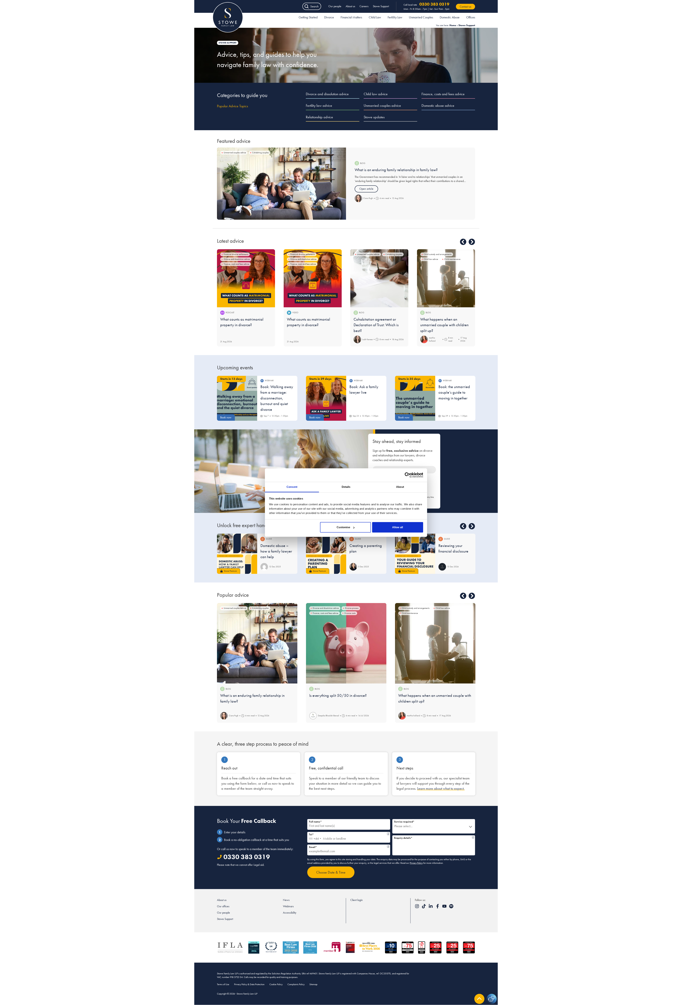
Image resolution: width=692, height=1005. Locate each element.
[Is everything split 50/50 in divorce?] (346, 643)
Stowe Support (381, 6)
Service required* (404, 821)
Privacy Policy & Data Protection (249, 984)
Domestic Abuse (450, 17)
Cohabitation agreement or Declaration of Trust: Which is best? (376, 325)
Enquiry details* (432, 837)
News (286, 900)
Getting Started (308, 17)
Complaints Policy (296, 984)
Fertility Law (395, 17)
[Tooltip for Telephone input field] (388, 833)
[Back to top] (479, 999)
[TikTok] (424, 907)
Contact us (465, 6)
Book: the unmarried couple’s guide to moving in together (454, 392)
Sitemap (313, 984)
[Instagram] (417, 907)
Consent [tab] (292, 486)
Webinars (288, 906)
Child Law (375, 17)
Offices (470, 17)
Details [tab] (346, 486)
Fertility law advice (319, 105)
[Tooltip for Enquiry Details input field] (473, 837)
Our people (334, 6)
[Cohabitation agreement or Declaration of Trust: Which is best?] (379, 278)
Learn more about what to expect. (441, 788)
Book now (225, 417)
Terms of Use (223, 984)
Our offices (223, 906)
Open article (366, 189)
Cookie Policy (276, 984)
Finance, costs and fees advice (443, 94)
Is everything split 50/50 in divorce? (338, 695)
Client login (356, 900)
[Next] (472, 242)
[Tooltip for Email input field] (388, 846)
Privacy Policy (416, 863)
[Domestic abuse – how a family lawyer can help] (237, 554)
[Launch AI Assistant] (492, 999)
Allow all (397, 527)
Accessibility (289, 912)
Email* (347, 847)
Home (452, 25)
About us (350, 6)
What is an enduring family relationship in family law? (396, 169)
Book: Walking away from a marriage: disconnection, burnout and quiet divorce (276, 398)
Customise (343, 527)
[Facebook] (437, 907)
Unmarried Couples (421, 17)
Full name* (315, 821)
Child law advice (376, 94)
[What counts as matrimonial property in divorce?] (246, 278)
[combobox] (314, 837)
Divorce (329, 17)
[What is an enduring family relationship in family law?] (281, 184)
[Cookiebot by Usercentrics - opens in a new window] (407, 475)
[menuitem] (308, 18)
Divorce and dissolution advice (327, 94)
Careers (364, 6)
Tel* (347, 834)
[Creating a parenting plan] (326, 554)
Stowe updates (374, 117)
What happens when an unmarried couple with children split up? (444, 325)
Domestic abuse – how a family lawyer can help (276, 551)
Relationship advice (319, 117)
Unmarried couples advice (382, 105)
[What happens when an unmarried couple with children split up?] (446, 278)
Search (314, 6)
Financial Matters (351, 17)
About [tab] (400, 486)
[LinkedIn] (431, 907)
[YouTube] (444, 907)
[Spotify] (451, 907)
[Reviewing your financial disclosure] (415, 554)
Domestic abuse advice (438, 105)
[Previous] (463, 242)
